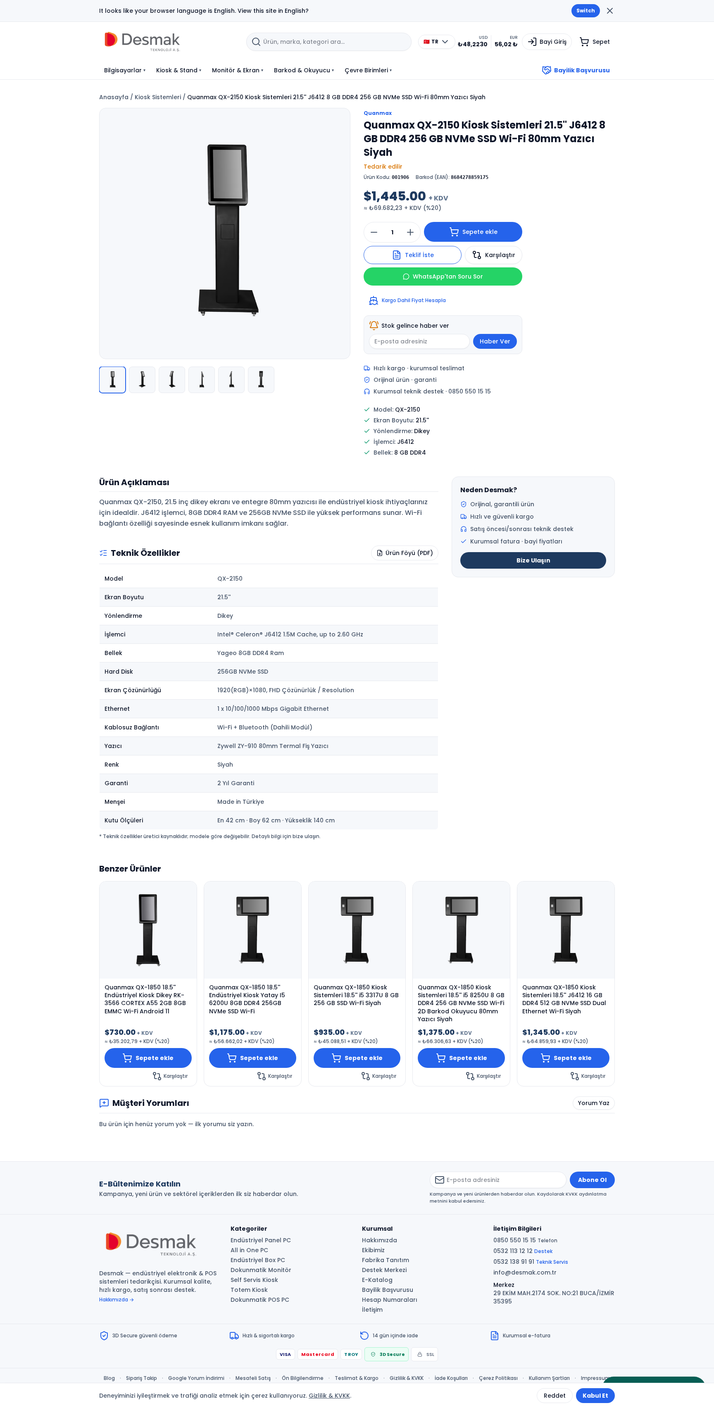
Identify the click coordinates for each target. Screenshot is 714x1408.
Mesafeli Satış (253, 1378)
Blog (109, 1378)
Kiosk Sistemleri (158, 97)
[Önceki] (109, 234)
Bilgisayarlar (124, 70)
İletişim (372, 1310)
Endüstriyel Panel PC (261, 1240)
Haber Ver (495, 341)
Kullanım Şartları (549, 1378)
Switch (585, 10)
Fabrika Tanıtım (385, 1260)
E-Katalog (377, 1280)
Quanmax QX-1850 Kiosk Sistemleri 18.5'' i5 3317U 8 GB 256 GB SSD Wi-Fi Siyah (356, 996)
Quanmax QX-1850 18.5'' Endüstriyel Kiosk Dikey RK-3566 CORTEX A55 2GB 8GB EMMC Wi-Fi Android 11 (145, 999)
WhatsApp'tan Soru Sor (448, 276)
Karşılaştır (500, 255)
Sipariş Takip (141, 1378)
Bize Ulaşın (533, 560)
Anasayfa (114, 97)
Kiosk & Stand (178, 70)
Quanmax (378, 113)
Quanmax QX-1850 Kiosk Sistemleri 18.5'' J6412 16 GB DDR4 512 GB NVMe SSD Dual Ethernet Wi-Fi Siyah (564, 999)
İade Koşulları (451, 1378)
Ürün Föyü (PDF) (409, 553)
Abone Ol (592, 1180)
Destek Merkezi (384, 1270)
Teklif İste (419, 255)
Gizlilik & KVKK (407, 1378)
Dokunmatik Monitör (261, 1270)
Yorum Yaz (593, 1103)
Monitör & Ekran (237, 70)
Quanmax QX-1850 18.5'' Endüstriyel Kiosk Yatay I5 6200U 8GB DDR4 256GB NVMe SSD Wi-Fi (247, 999)
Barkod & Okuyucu (304, 70)
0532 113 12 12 (522, 1251)
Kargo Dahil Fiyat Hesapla (414, 300)
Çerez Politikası (498, 1378)
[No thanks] (610, 11)
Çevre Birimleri (368, 70)
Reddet (555, 1395)
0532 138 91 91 (530, 1262)
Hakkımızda (379, 1240)
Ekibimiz (373, 1250)
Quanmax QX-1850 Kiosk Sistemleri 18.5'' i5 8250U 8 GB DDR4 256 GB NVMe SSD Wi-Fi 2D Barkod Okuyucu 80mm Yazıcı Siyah (461, 1003)
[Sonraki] (339, 234)
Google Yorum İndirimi (196, 1378)
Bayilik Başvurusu (582, 70)
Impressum (595, 1378)
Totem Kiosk (249, 1290)
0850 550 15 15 (525, 1240)
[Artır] (410, 232)
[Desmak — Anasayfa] (169, 41)
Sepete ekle (479, 232)
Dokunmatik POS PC (260, 1300)
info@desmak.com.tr (525, 1272)
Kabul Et (595, 1395)
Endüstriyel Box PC (258, 1260)
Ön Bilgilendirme (303, 1378)
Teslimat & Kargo (356, 1378)
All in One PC (249, 1250)
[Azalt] (374, 232)
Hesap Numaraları (389, 1300)
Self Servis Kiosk (254, 1280)
